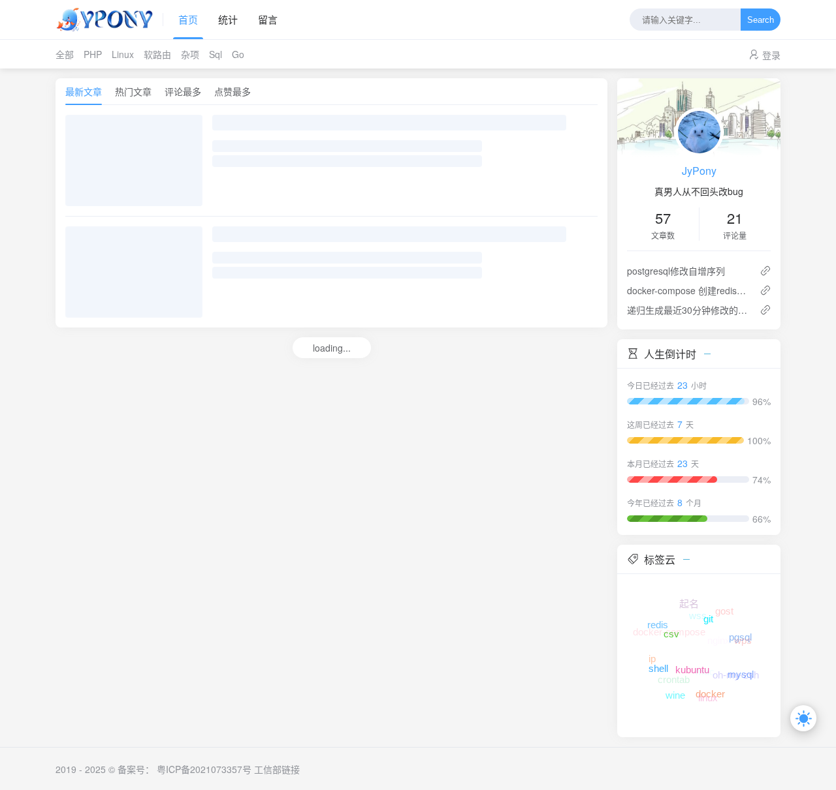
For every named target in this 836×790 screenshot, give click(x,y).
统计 (228, 19)
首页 (188, 19)
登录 (771, 54)
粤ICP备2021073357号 (204, 769)
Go (238, 54)
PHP (93, 54)
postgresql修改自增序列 (676, 270)
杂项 (190, 54)
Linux (123, 54)
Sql (215, 54)
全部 (65, 54)
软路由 (157, 54)
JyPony (699, 170)
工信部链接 (277, 769)
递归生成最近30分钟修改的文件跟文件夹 (688, 309)
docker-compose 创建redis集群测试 (688, 290)
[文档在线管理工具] (109, 19)
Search (760, 20)
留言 (268, 19)
